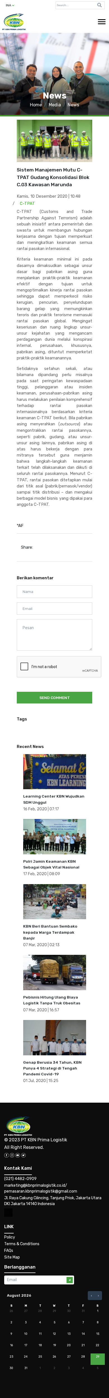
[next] (98, 1295)
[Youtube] (17, 1154)
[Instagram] (12, 1154)
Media (55, 104)
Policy (9, 1237)
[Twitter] (23, 1154)
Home (36, 104)
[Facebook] (6, 1154)
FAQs (8, 1250)
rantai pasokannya (71, 430)
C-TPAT (27, 203)
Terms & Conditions (21, 1244)
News (73, 104)
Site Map (12, 1257)
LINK (9, 1226)
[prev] (91, 1295)
